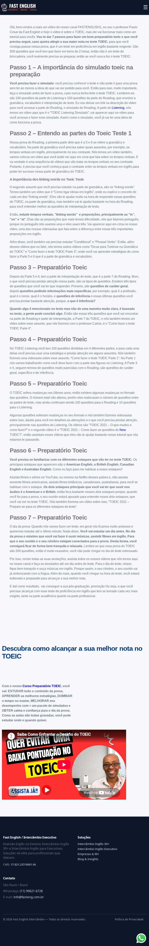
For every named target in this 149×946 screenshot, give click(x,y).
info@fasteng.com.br (29, 897)
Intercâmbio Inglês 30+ (93, 844)
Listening (118, 107)
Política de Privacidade (129, 919)
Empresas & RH (88, 854)
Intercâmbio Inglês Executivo (97, 849)
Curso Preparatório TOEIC (42, 686)
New (123, 430)
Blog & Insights (88, 859)
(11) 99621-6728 (31, 891)
